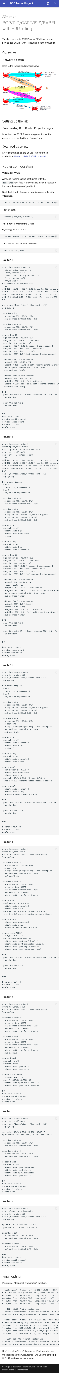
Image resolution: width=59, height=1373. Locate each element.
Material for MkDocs (19, 1370)
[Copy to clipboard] (56, 203)
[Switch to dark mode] (48, 3)
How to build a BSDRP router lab (30, 156)
